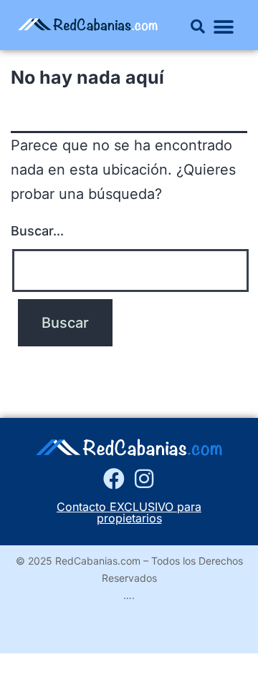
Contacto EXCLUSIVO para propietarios (129, 512)
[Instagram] (144, 479)
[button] (197, 26)
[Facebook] (114, 479)
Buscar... (37, 230)
